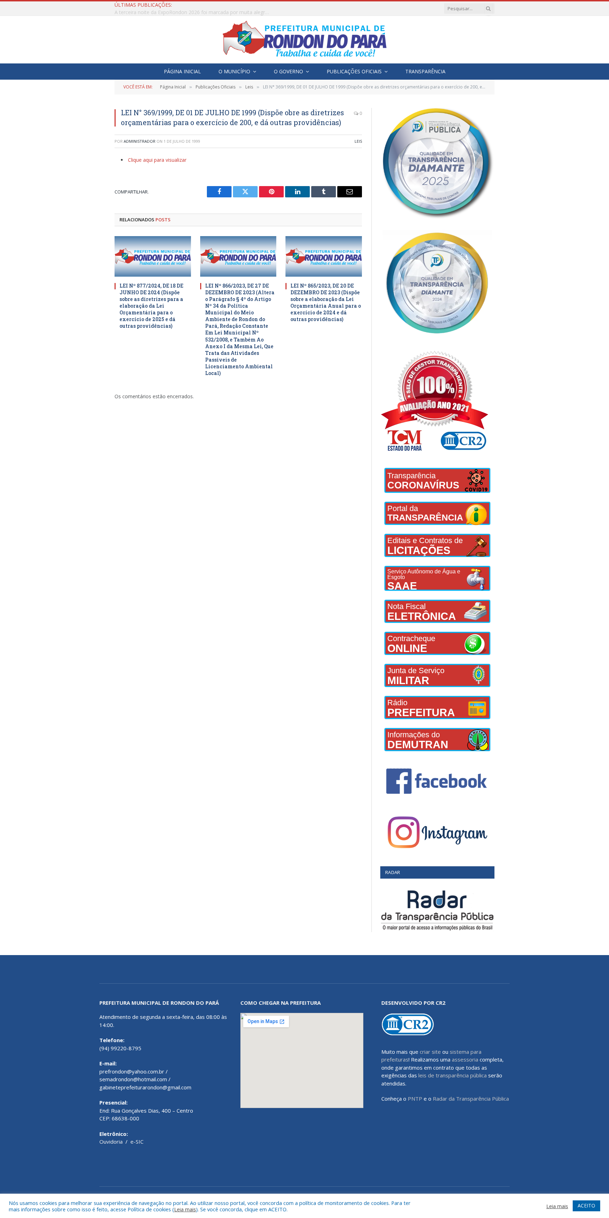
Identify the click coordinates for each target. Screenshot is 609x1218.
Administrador (139, 141)
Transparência (425, 71)
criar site (430, 1051)
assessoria (465, 1059)
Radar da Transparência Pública (471, 1098)
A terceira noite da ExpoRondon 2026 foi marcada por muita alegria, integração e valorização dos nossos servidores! (194, 12)
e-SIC (136, 1141)
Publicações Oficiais (354, 71)
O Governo (288, 71)
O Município (234, 71)
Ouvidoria (111, 1141)
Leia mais (185, 1209)
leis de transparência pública (452, 1075)
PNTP (415, 1098)
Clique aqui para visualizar (157, 159)
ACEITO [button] (586, 1205)
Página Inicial (182, 71)
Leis (358, 141)
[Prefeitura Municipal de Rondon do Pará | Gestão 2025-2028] (304, 39)
